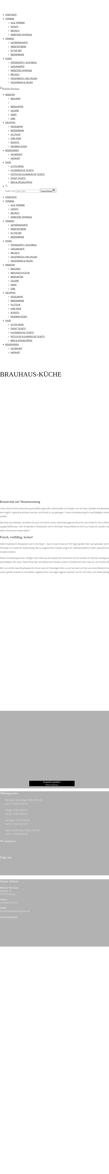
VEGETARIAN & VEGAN (22, 260)
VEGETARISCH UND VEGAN (24, 256)
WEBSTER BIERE (18, 229)
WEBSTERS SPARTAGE (21, 217)
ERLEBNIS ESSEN (19, 316)
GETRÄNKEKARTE (19, 225)
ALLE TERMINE (18, 205)
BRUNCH (15, 213)
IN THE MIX (16, 233)
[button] (6, 186)
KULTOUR (15, 304)
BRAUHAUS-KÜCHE (20, 272)
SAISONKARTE (17, 248)
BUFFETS (15, 312)
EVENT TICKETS (18, 328)
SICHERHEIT (16, 348)
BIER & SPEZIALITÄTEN (21, 340)
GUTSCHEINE (17, 324)
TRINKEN (9, 221)
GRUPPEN (10, 292)
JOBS (13, 288)
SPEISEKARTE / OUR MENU (24, 244)
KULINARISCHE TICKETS (22, 332)
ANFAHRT (15, 352)
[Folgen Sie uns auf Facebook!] (6, 865)
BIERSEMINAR (17, 237)
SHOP (8, 320)
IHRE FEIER (16, 308)
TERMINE (9, 201)
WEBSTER (10, 264)
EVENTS (14, 209)
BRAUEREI (15, 268)
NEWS (14, 284)
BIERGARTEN (17, 276)
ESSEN (8, 240)
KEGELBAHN (17, 296)
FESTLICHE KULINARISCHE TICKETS (28, 336)
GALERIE (15, 280)
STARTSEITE (11, 197)
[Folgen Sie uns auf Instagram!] (6, 869)
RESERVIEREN (12, 344)
